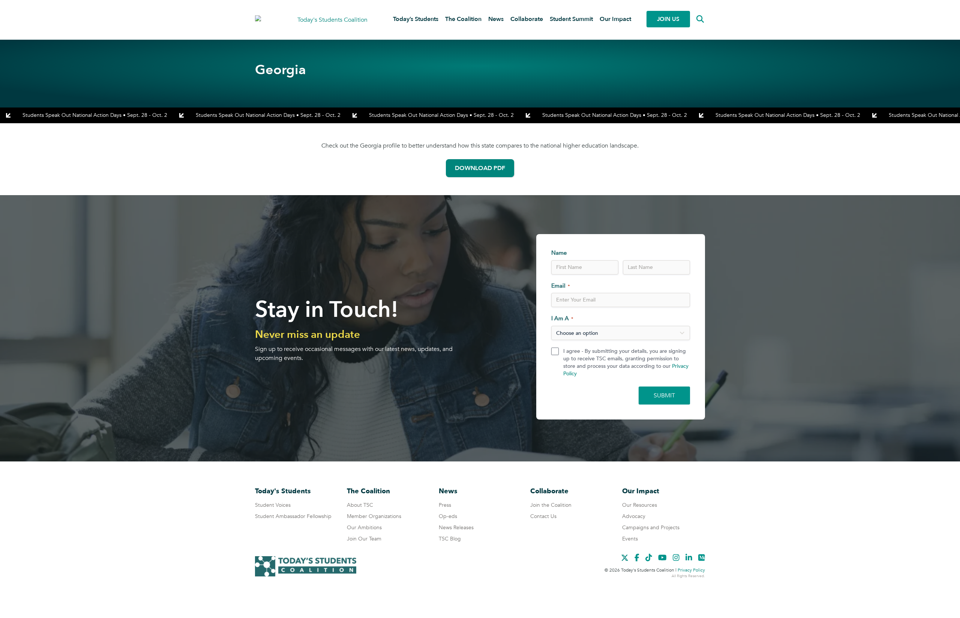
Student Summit (571, 19)
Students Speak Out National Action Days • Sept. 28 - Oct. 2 (94, 115)
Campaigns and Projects (651, 527)
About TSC (360, 505)
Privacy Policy (691, 570)
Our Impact (615, 19)
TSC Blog (450, 538)
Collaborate (526, 19)
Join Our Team (364, 538)
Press (445, 505)
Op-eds (448, 516)
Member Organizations (374, 516)
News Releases (456, 527)
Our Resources (639, 505)
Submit (664, 395)
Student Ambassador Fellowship (293, 516)
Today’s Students (415, 19)
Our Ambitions (364, 527)
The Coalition (463, 19)
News (496, 19)
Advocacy (633, 516)
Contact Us (543, 516)
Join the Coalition (551, 505)
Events (630, 538)
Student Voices (273, 505)
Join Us (668, 19)
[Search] (694, 19)
